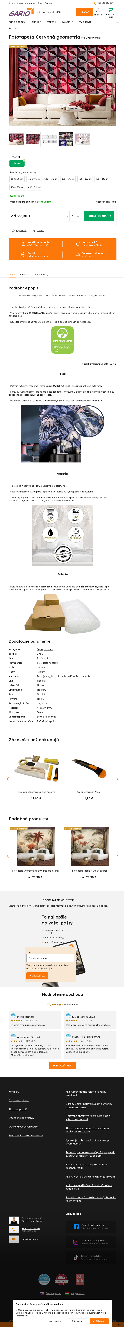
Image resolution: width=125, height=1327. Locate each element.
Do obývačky (43, 676)
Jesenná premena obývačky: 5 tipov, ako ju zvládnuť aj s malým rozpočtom (90, 1154)
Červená (41, 667)
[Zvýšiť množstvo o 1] (78, 216)
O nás (12, 3)
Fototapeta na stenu (47, 663)
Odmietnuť (77, 1321)
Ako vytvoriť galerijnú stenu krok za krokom (90, 1176)
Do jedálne (69, 676)
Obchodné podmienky (21, 1117)
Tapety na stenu (45, 649)
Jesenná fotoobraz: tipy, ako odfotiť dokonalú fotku (86, 1166)
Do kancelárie (83, 676)
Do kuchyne (57, 676)
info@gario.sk (30, 1239)
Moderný (41, 680)
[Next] (117, 856)
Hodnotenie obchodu (62, 994)
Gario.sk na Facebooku (94, 1226)
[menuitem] (17, 21)
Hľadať (85, 12)
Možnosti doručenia (106, 201)
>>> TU (30, 1315)
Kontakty (49, 3)
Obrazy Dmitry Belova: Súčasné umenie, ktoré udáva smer (89, 1105)
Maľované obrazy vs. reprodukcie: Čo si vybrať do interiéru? (88, 1117)
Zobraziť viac (63, 1065)
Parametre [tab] (25, 274)
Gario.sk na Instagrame (94, 1242)
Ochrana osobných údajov (24, 1126)
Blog (40, 3)
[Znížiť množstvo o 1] (67, 216)
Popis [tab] (12, 274)
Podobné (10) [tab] (41, 274)
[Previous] (8, 856)
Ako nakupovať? (18, 1109)
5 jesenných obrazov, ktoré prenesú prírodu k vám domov (90, 1142)
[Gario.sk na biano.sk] (80, 1281)
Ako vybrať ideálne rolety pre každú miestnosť (86, 1093)
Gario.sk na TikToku (94, 1257)
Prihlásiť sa (37, 975)
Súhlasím (101, 1321)
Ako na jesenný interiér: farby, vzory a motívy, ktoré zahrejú (87, 1130)
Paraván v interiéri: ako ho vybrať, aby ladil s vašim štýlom (91, 1199)
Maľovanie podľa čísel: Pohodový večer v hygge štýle (89, 1187)
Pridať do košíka (99, 216)
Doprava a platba (26, 3)
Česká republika (53, 1293)
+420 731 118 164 (31, 1228)
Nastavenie (55, 1321)
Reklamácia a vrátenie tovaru (26, 1135)
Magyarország (78, 1293)
